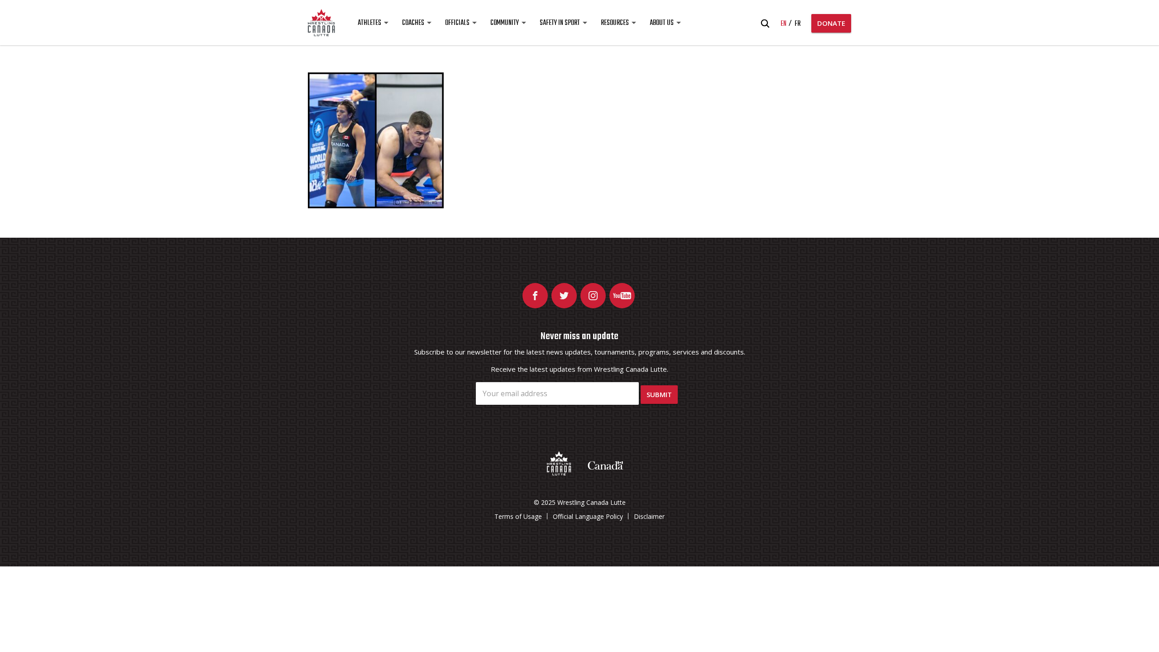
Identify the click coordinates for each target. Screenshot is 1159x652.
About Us (662, 23)
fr (797, 24)
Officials (457, 23)
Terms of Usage (518, 516)
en (783, 24)
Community (504, 23)
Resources (615, 23)
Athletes (369, 23)
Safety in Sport (560, 23)
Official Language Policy (588, 516)
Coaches (413, 23)
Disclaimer (649, 516)
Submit (659, 394)
